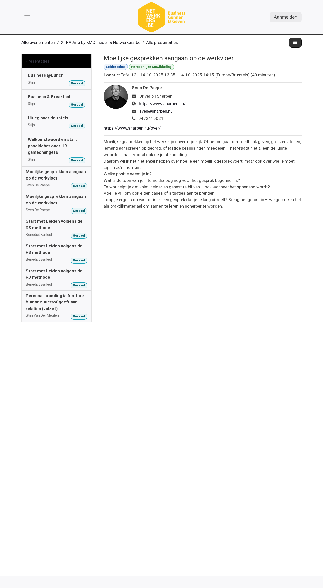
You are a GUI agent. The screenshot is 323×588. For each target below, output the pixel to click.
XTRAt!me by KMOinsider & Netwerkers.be (100, 42)
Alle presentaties (162, 42)
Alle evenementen (38, 42)
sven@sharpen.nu (156, 111)
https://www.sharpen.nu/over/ (132, 128)
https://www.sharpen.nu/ (162, 103)
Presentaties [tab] (38, 61)
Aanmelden (285, 17)
